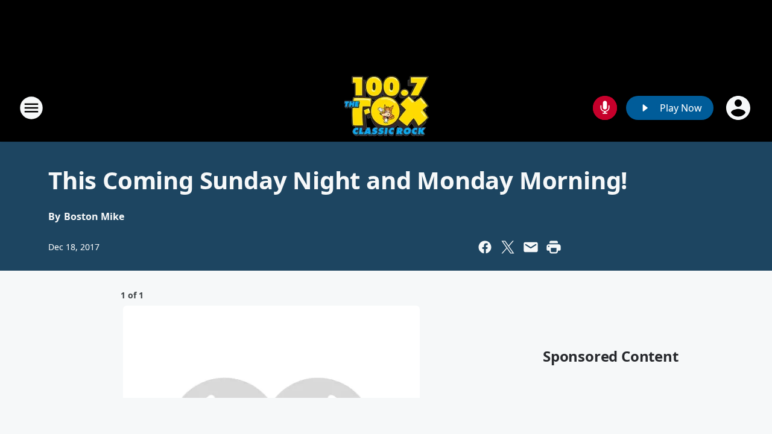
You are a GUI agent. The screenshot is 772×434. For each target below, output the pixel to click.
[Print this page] (553, 247)
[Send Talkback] (605, 108)
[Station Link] (386, 107)
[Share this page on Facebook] (484, 247)
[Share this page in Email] (530, 247)
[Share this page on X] (507, 247)
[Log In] (739, 108)
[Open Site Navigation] (31, 108)
